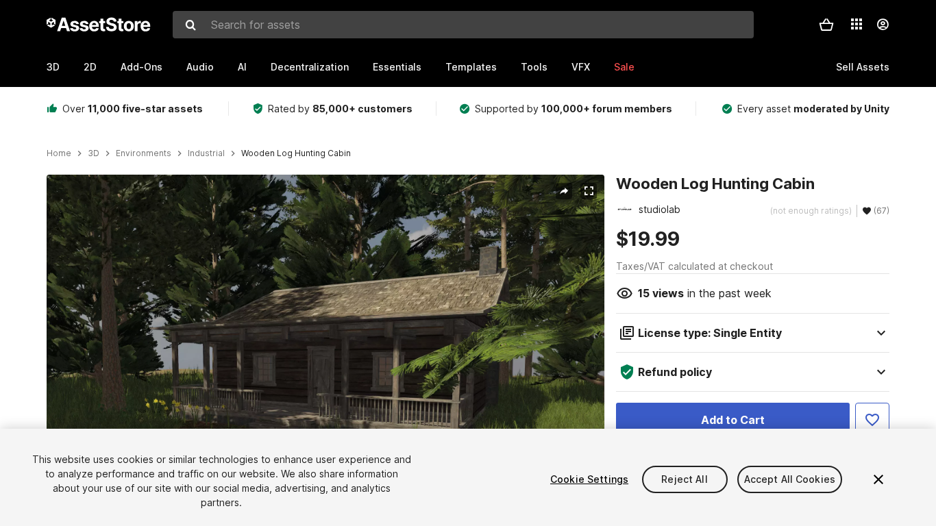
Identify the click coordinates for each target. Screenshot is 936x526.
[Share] (564, 191)
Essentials (397, 67)
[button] (826, 24)
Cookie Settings (589, 479)
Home (59, 153)
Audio (200, 67)
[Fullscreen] (588, 191)
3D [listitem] (93, 153)
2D (90, 67)
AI (242, 67)
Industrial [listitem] (206, 153)
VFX (580, 67)
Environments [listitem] (143, 153)
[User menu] (882, 25)
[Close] (878, 479)
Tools (534, 67)
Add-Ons (141, 67)
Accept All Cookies (790, 479)
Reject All (684, 479)
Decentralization (310, 67)
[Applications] (856, 24)
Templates (471, 67)
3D (53, 67)
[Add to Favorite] (872, 420)
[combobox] (463, 24)
